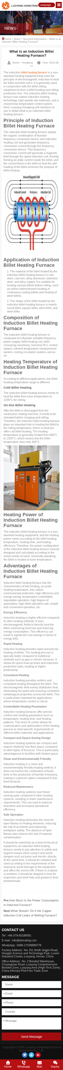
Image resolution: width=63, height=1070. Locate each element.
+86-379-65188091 (19, 935)
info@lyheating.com (24, 940)
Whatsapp (23, 1066)
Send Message (31, 1036)
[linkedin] (38, 1055)
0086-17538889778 (29, 945)
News (17, 38)
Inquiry (55, 1066)
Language (45, 4)
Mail (39, 1066)
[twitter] (24, 1055)
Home (8, 38)
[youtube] (31, 1055)
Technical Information (35, 38)
